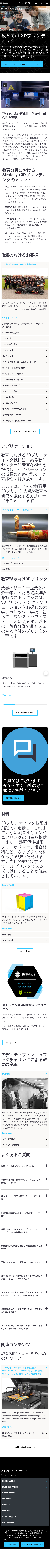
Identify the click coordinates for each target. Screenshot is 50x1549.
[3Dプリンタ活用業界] (3, 8)
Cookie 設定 (12, 1544)
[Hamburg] (47, 3)
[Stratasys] (4, 2)
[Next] (46, 674)
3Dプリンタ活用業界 (13, 9)
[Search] (41, 3)
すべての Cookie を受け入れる (32, 1544)
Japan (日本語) (24, 3)
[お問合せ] (36, 3)
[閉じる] (46, 1531)
